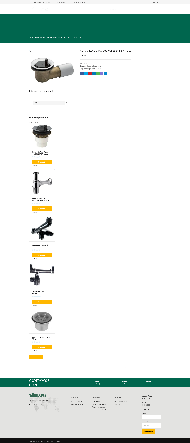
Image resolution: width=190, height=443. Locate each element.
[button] (30, 51)
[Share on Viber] (101, 73)
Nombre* (145, 422)
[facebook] (34, 411)
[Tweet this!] (86, 73)
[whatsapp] (43, 411)
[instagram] (38, 411)
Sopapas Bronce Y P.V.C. (94, 69)
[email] (30, 411)
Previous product (125, 367)
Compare (83, 55)
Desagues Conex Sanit (46, 37)
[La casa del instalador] (39, 9)
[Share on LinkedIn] (94, 73)
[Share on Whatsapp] (98, 73)
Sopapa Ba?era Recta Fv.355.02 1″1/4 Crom (40, 153)
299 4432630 (61, 2)
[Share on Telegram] (105, 73)
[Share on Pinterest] (90, 73)
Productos (36, 37)
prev (32, 357)
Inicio (31, 37)
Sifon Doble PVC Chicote (41, 245)
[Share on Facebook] (82, 73)
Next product (129, 367)
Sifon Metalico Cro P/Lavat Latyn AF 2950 (40, 199)
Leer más (41, 162)
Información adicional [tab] (41, 91)
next (39, 357)
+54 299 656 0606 (36, 405)
